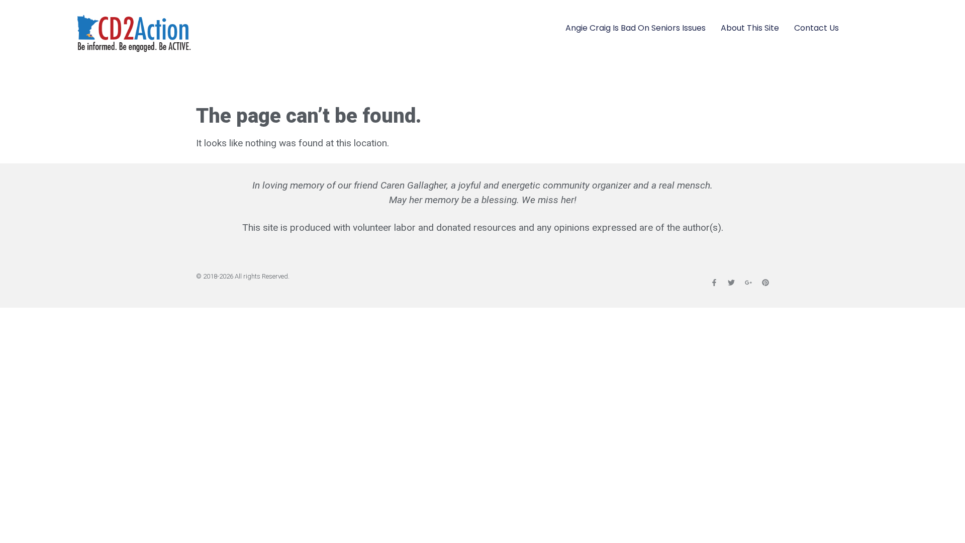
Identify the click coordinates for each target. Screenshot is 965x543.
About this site (750, 28)
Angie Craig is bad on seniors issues (635, 28)
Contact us (816, 28)
